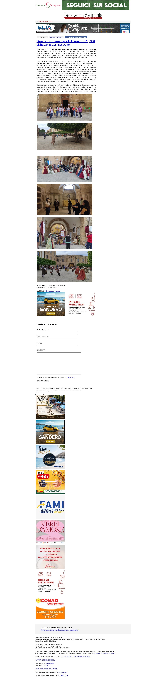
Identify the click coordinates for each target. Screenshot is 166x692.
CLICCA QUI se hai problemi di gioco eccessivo (75, 656)
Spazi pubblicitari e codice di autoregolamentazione (60, 630)
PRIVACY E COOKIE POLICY (45, 660)
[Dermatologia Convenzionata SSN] (50, 568)
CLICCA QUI (62, 672)
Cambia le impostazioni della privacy (46, 668)
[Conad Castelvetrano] (50, 618)
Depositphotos (49, 663)
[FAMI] (50, 518)
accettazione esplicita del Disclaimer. (105, 653)
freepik (47, 665)
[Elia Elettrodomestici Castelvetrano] (83, 32)
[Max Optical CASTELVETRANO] (50, 468)
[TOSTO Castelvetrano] (50, 418)
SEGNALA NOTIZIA (46, 21)
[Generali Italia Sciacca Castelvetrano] (80, 315)
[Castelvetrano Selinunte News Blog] (83, 18)
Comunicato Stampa (56, 37)
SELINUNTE (43, 23)
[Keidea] (50, 493)
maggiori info (70, 377)
